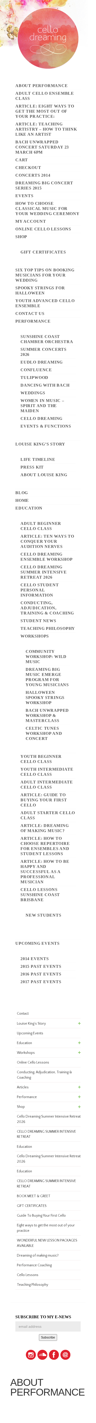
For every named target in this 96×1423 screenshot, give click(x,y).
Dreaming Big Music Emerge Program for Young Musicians (47, 677)
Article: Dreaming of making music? (44, 828)
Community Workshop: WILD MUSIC (46, 656)
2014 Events (34, 959)
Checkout (28, 167)
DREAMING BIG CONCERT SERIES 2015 (44, 185)
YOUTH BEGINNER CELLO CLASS (41, 759)
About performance (41, 85)
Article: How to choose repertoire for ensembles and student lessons (45, 846)
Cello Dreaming (41, 418)
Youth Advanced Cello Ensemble (45, 303)
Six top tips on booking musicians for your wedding (44, 275)
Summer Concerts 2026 (43, 352)
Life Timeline (37, 459)
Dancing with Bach (45, 385)
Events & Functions (45, 426)
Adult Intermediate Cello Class (46, 784)
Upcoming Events (37, 943)
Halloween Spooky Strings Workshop (45, 697)
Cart (21, 160)
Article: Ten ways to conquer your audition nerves (47, 541)
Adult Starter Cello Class (47, 815)
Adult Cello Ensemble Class (44, 96)
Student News (38, 621)
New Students (43, 915)
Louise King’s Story (40, 444)
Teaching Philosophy (47, 628)
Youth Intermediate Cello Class (46, 772)
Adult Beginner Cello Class (40, 526)
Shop (21, 237)
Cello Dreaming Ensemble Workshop (46, 556)
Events (24, 196)
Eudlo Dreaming (41, 362)
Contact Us (30, 313)
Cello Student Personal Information (39, 590)
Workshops (34, 636)
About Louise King (43, 475)
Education (28, 508)
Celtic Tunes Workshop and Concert (44, 733)
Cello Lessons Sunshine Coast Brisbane (40, 894)
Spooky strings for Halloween (40, 290)
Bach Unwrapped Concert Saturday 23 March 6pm (42, 147)
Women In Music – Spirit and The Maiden (42, 405)
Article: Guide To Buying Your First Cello (43, 800)
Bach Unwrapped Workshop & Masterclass (47, 715)
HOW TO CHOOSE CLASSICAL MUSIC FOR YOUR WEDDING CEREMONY (47, 208)
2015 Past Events (40, 966)
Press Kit (32, 467)
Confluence (36, 370)
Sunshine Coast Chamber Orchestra (46, 339)
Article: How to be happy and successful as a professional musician (44, 871)
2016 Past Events (40, 974)
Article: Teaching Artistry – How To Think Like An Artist (46, 129)
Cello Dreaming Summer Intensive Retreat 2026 (43, 572)
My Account (30, 221)
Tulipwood (34, 377)
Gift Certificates (43, 252)
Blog (21, 493)
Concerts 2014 (32, 175)
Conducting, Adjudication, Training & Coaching (47, 608)
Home (22, 500)
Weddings (32, 393)
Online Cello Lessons (43, 229)
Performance (33, 321)
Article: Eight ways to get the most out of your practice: (44, 111)
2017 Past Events (40, 982)
